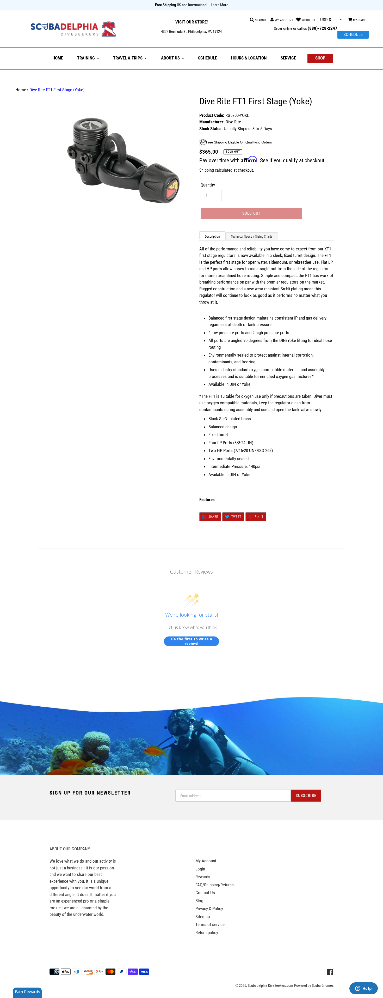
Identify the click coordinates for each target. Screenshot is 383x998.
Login (200, 868)
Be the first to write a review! (191, 641)
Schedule (353, 34)
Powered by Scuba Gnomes (313, 985)
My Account (205, 860)
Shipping (206, 170)
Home (20, 89)
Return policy (206, 932)
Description (212, 236)
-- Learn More (218, 5)
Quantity (208, 185)
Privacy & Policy (209, 908)
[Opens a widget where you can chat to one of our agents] (363, 988)
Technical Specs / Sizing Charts (252, 236)
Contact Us (205, 892)
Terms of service (210, 924)
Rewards (202, 876)
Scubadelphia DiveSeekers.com (270, 985)
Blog (199, 900)
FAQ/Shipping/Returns (214, 884)
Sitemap (202, 916)
